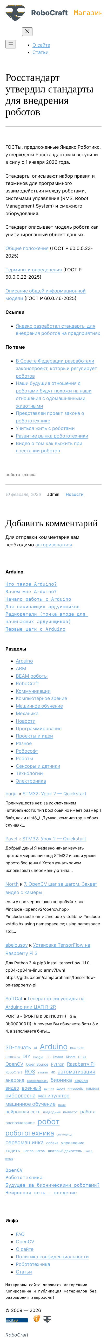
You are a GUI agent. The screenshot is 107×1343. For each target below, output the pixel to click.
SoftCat (14, 998)
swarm (43, 1072)
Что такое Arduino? (31, 584)
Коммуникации (33, 691)
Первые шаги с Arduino (35, 629)
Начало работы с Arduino (38, 599)
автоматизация (76, 1072)
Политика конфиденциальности (52, 1256)
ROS (30, 1072)
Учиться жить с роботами (45, 428)
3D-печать (18, 1047)
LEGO (82, 1057)
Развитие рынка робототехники (52, 436)
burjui (11, 793)
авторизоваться (53, 544)
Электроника (31, 781)
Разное (24, 743)
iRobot (58, 1057)
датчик (49, 1088)
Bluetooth (77, 1048)
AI (35, 1048)
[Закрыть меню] (27, 31)
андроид (14, 1080)
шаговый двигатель (65, 1151)
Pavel (11, 838)
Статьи (24, 1272)
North (12, 884)
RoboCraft (49, 12)
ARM (21, 668)
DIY (26, 1056)
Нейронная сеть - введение (41, 1192)
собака (52, 1143)
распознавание (20, 1122)
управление (72, 1142)
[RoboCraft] (47, 1321)
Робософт (27, 751)
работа (88, 1111)
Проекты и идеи (34, 736)
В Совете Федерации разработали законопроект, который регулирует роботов (56, 368)
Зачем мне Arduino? (31, 591)
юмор (9, 1158)
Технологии (29, 773)
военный (31, 1088)
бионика (61, 1080)
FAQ (20, 1234)
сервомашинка (24, 1142)
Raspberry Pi (81, 1064)
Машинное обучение (39, 706)
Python (57, 1064)
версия (81, 1080)
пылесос (70, 1112)
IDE (48, 1057)
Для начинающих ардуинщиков (42, 606)
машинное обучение (30, 1104)
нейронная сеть (23, 1111)
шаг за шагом (34, 1151)
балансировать (37, 1081)
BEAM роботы (32, 676)
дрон (61, 1088)
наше (62, 1105)
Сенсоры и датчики (38, 766)
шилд (88, 1151)
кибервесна (20, 1095)
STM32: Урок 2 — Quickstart (54, 793)
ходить (12, 1150)
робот (48, 1121)
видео (12, 1088)
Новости (75, 494)
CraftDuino (12, 1057)
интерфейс (76, 1088)
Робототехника (24, 1177)
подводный (52, 1112)
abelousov (16, 945)
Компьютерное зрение (41, 698)
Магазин (88, 13)
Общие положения (27, 248)
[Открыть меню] (10, 44)
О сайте (25, 1249)
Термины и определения (33, 269)
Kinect (71, 1057)
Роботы (24, 758)
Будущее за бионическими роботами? (52, 1185)
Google (38, 1057)
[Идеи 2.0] (36, 1321)
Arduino (24, 661)
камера (92, 1088)
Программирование (39, 728)
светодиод (64, 1134)
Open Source (37, 1064)
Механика (27, 713)
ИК (53, 1072)
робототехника (21, 474)
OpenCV (14, 1064)
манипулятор (54, 1096)
